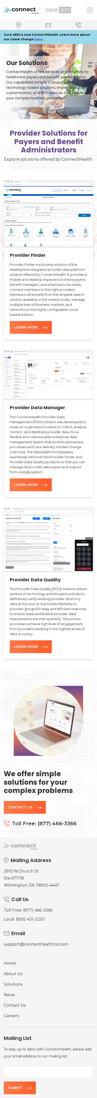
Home (10, 963)
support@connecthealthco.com (36, 944)
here (38, 39)
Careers (11, 1015)
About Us (13, 973)
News (9, 994)
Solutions (13, 984)
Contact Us (20, 807)
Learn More (26, 327)
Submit (15, 1087)
